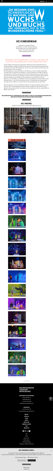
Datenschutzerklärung (28, 119)
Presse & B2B (26, 422)
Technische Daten (26, 442)
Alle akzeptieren (31, 460)
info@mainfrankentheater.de (26, 403)
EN (46, 1)
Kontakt (26, 414)
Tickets (26, 418)
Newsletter (26, 428)
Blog (26, 426)
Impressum (26, 469)
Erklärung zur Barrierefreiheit (26, 444)
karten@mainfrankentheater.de (26, 411)
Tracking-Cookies (33, 457)
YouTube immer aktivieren (27, 125)
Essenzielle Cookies (21, 457)
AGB (26, 436)
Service (26, 420)
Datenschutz (27, 467)
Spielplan (42, 1)
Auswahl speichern (22, 460)
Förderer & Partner (26, 424)
